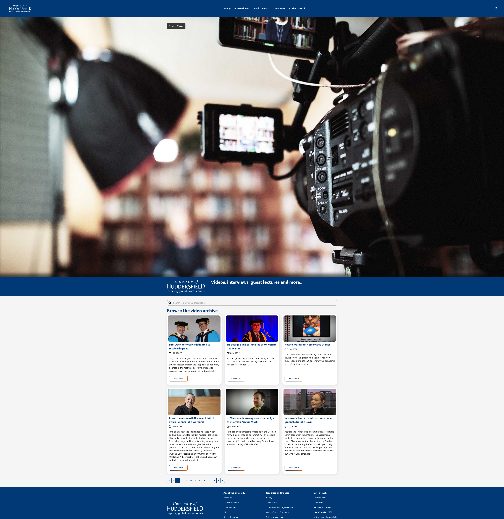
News (171, 26)
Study (227, 8)
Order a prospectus (274, 517)
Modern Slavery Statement (277, 512)
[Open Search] (496, 8)
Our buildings (230, 507)
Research (267, 8)
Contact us (318, 502)
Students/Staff (296, 8)
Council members (231, 502)
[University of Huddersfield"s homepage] (185, 508)
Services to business (323, 507)
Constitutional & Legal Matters (279, 507)
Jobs (225, 512)
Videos (180, 26)
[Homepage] (20, 8)
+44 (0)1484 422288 (323, 512)
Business (280, 8)
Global (255, 8)
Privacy (269, 497)
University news (231, 517)
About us (228, 497)
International (241, 8)
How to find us (320, 497)
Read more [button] (178, 378)
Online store (271, 502)
